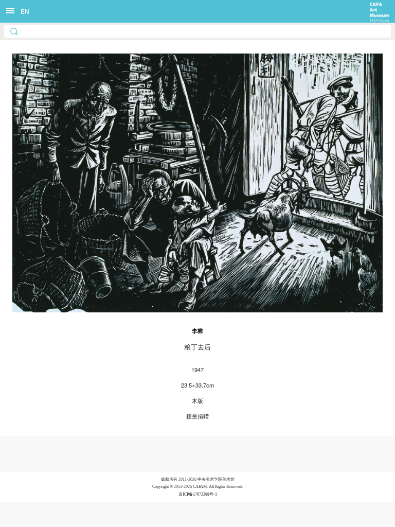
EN (25, 11)
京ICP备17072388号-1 (197, 494)
